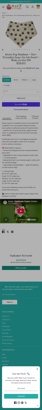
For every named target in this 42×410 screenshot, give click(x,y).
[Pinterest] (22, 403)
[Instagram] (19, 403)
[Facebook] (15, 403)
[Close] (37, 369)
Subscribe (21, 396)
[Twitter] (25, 403)
